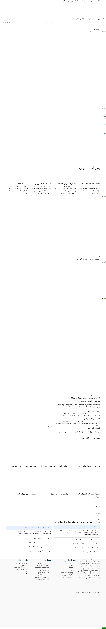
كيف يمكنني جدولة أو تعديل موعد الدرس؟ (41, 542)
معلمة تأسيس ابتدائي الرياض (24, 466)
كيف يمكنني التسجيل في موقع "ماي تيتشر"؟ (87, 526)
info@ (15, 567)
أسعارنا (21, 22)
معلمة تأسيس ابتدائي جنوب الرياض (53, 466)
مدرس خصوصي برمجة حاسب (42, 567)
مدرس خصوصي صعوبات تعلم (42, 577)
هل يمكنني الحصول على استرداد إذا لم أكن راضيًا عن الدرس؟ (83, 547)
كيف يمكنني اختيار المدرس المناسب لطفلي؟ (87, 539)
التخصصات (45, 22)
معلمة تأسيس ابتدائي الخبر (88, 466)
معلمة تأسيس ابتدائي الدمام (66, 575)
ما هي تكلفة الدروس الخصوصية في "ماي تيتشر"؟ (86, 543)
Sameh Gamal (96, 592)
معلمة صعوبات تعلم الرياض (88, 494)
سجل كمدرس (93, 50)
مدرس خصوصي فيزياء (43, 572)
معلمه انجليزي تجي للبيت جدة (42, 565)
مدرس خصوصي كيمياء (43, 575)
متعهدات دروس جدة (59, 494)
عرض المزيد (97, 497)
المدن (39, 22)
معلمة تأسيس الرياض (30, 22)
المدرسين (16, 22)
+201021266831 (21, 509)
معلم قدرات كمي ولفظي (43, 574)
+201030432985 (20, 569)
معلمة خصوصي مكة (68, 577)
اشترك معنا (3, 22)
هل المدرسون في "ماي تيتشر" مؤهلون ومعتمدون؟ (38, 527)
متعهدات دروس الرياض (26, 494)
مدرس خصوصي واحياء (43, 563)
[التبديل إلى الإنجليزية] (7, 22)
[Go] (90, 31)
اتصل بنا (11, 22)
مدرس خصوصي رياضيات (43, 568)
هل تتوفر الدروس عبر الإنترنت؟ (43, 538)
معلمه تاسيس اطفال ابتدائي (42, 579)
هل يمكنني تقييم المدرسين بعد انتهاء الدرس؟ (40, 551)
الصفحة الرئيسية (69, 563)
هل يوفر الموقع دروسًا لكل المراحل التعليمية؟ (40, 546)
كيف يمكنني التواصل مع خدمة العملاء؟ (89, 551)
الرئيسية (51, 22)
